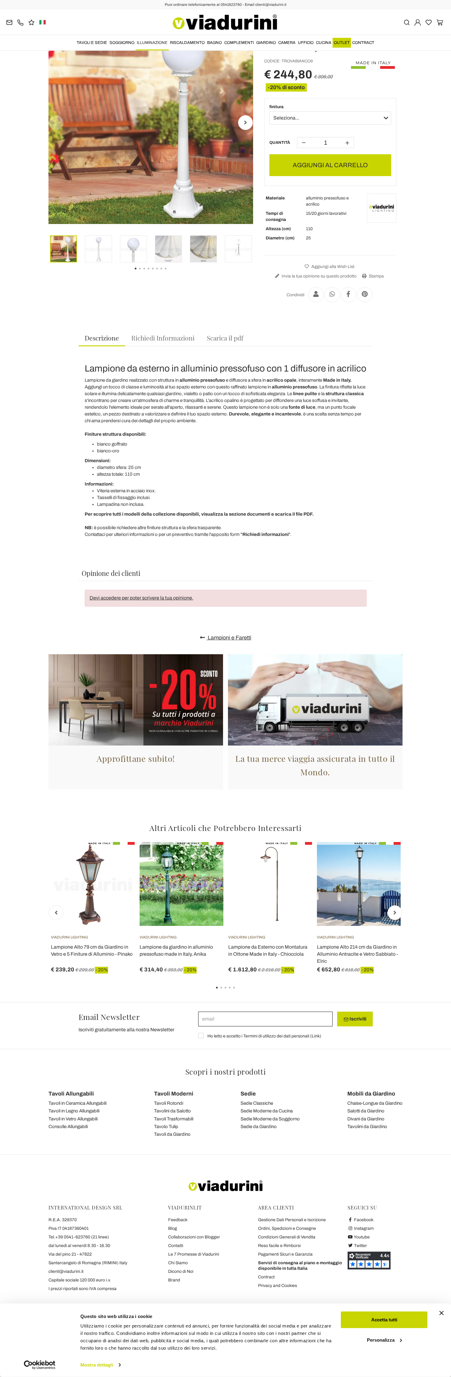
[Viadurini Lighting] (381, 208)
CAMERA (286, 43)
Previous (56, 122)
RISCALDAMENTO (187, 43)
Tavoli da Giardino (172, 1134)
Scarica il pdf (225, 337)
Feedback (177, 1220)
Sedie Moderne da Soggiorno (270, 1118)
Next (245, 122)
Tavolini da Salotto (172, 1110)
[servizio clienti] (20, 22)
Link (316, 1036)
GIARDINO (266, 43)
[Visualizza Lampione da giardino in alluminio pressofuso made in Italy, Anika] (208, 857)
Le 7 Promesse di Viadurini (193, 1254)
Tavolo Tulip (166, 1126)
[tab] (102, 338)
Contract (363, 43)
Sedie (248, 1094)
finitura (276, 106)
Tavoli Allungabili (71, 1094)
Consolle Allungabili (68, 1126)
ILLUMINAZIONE (152, 43)
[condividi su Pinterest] (364, 294)
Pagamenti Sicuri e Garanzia (285, 1254)
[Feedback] (31, 22)
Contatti (175, 1245)
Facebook (363, 1220)
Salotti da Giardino (365, 1110)
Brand (174, 1280)
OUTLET (342, 43)
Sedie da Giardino (259, 1126)
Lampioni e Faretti (228, 638)
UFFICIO (306, 43)
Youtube (361, 1237)
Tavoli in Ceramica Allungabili (77, 1103)
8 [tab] (171, 273)
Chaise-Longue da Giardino (375, 1103)
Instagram (363, 1228)
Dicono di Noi (180, 1271)
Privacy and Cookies (277, 1285)
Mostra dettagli (96, 1364)
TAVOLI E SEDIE (92, 43)
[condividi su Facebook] (348, 294)
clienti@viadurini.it (65, 1271)
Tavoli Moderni (173, 1094)
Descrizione (102, 337)
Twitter (360, 1245)
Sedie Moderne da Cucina (267, 1110)
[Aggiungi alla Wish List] (119, 872)
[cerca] (406, 22)
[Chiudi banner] (441, 1313)
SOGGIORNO (122, 43)
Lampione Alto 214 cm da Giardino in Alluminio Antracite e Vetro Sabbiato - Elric (357, 954)
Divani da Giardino (365, 1118)
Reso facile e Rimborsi (279, 1245)
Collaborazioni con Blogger (194, 1237)
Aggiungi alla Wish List (332, 266)
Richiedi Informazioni (163, 337)
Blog (172, 1228)
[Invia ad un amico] (316, 294)
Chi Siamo (178, 1263)
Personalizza (381, 1339)
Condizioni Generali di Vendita (286, 1237)
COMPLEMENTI (239, 43)
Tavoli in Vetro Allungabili (73, 1118)
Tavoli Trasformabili (173, 1118)
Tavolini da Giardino (367, 1126)
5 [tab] (239, 992)
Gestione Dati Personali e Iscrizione (292, 1220)
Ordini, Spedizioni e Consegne (287, 1228)
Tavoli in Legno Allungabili (73, 1110)
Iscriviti (357, 1018)
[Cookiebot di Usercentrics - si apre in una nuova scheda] (40, 1365)
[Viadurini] (225, 22)
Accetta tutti (384, 1319)
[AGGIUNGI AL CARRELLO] (296, 857)
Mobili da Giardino (371, 1094)
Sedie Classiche (257, 1103)
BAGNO (214, 43)
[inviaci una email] (9, 22)
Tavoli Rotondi (168, 1103)
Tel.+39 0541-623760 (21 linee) (78, 1237)
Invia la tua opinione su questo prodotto (319, 276)
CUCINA (323, 43)
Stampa (376, 276)
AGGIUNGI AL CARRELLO (330, 165)
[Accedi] (417, 22)
